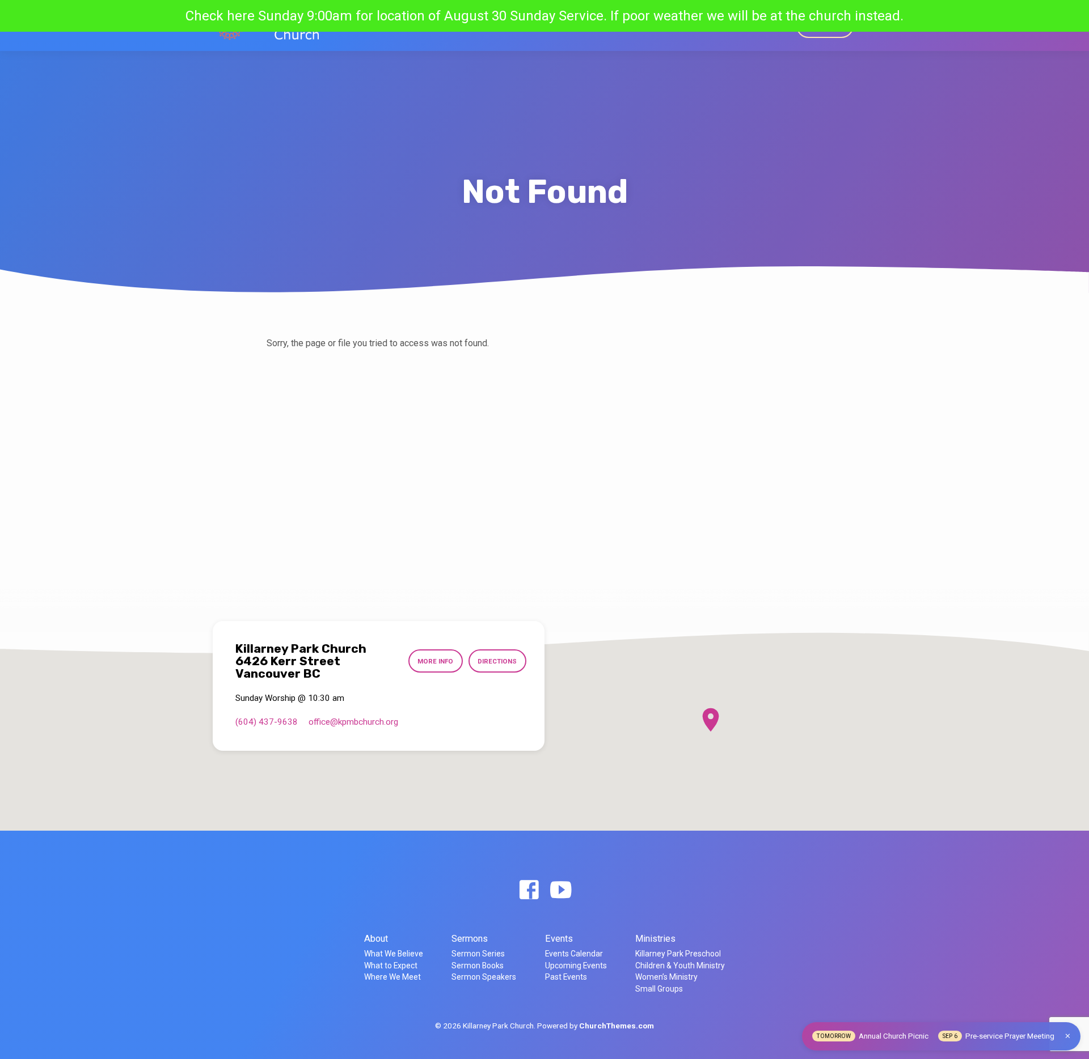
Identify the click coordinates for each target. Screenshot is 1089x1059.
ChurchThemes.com (616, 1025)
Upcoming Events (576, 965)
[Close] (1067, 1036)
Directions (497, 661)
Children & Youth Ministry (680, 965)
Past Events (566, 976)
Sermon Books (477, 965)
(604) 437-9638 (266, 722)
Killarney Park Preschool (678, 953)
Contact (730, 25)
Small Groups (659, 988)
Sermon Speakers (483, 976)
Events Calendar (574, 953)
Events (639, 25)
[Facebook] (529, 890)
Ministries (684, 25)
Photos (769, 25)
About (376, 938)
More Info (435, 661)
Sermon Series (478, 953)
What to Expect (390, 965)
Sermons (597, 25)
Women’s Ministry (666, 976)
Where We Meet (392, 976)
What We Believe (393, 953)
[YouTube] (560, 890)
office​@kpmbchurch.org (353, 722)
